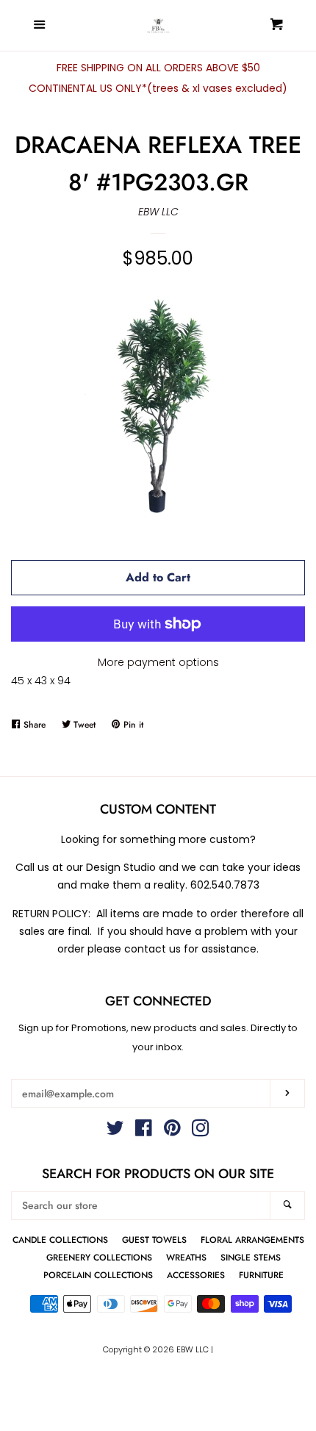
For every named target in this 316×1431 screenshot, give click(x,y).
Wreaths (186, 1257)
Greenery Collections (99, 1257)
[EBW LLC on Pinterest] (172, 1131)
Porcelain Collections (98, 1275)
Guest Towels (154, 1239)
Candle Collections (60, 1239)
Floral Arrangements (252, 1239)
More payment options (158, 662)
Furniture (261, 1275)
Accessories (196, 1275)
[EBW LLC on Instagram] (200, 1131)
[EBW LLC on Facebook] (143, 1131)
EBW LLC (158, 211)
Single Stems (250, 1257)
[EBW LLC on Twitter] (115, 1131)
